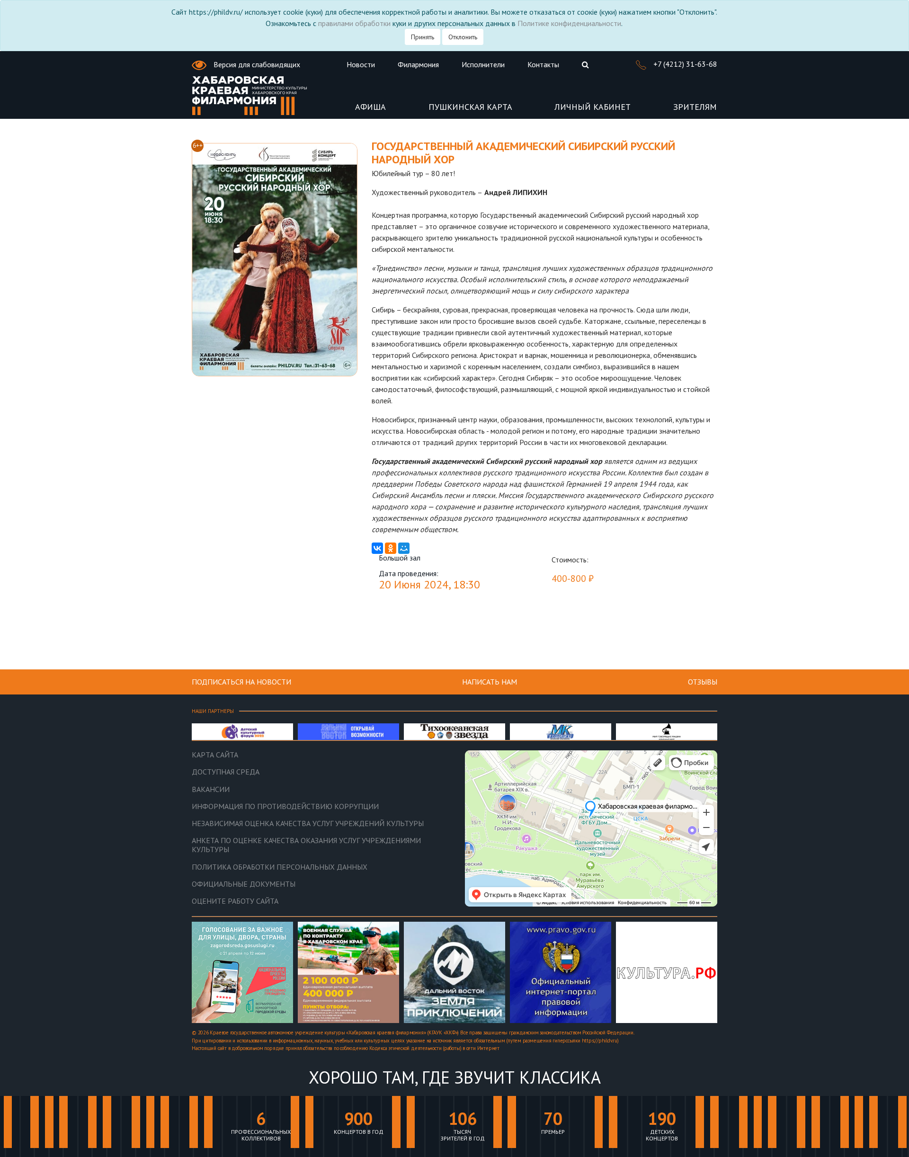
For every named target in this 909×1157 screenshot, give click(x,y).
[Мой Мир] (404, 548)
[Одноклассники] (390, 548)
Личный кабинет (592, 107)
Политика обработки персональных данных (279, 867)
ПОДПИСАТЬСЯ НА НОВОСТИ (241, 681)
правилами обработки (354, 23)
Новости (361, 64)
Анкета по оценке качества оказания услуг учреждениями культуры (306, 845)
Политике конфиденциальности (569, 23)
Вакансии (211, 789)
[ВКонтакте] (377, 548)
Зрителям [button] (695, 107)
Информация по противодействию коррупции (285, 806)
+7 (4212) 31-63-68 (684, 64)
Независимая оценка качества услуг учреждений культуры (308, 823)
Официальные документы (243, 884)
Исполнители (483, 64)
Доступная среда (225, 771)
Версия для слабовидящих (256, 64)
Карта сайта (215, 754)
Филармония (418, 64)
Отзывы (702, 681)
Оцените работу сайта (235, 901)
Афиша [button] (370, 107)
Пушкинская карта (470, 107)
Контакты (543, 64)
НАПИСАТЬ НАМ (489, 681)
